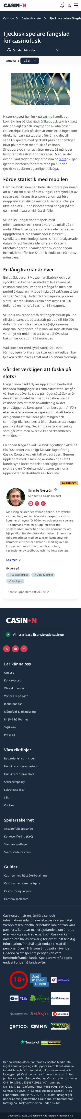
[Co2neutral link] (39, 999)
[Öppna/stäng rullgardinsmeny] (76, 5)
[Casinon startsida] (31, 5)
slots (62, 159)
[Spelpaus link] (60, 1015)
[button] (76, 5)
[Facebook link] (24, 648)
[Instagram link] (15, 648)
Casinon (8, 18)
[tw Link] (37, 503)
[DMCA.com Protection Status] (51, 1043)
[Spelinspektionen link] (39, 980)
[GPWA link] (60, 1027)
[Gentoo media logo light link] (19, 1027)
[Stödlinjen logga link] (39, 1014)
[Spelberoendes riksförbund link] (19, 1014)
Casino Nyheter (32, 18)
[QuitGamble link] (60, 999)
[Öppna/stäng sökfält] (69, 5)
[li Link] (30, 503)
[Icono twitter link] (6, 648)
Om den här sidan (25, 50)
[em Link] (43, 503)
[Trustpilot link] (29, 1042)
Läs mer (11, 560)
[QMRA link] (39, 1027)
